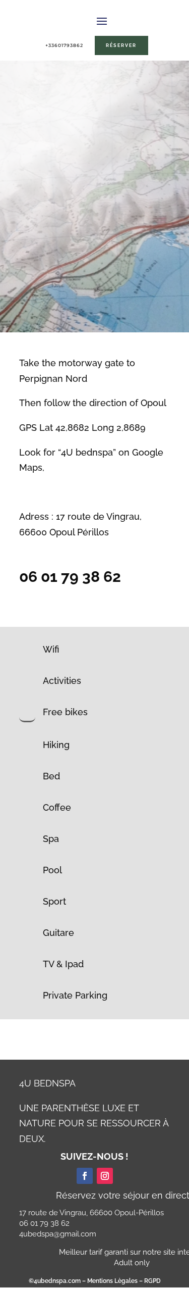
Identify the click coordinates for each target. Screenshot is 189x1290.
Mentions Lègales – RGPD (123, 1280)
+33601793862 (64, 45)
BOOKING (97, 313)
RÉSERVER (121, 45)
